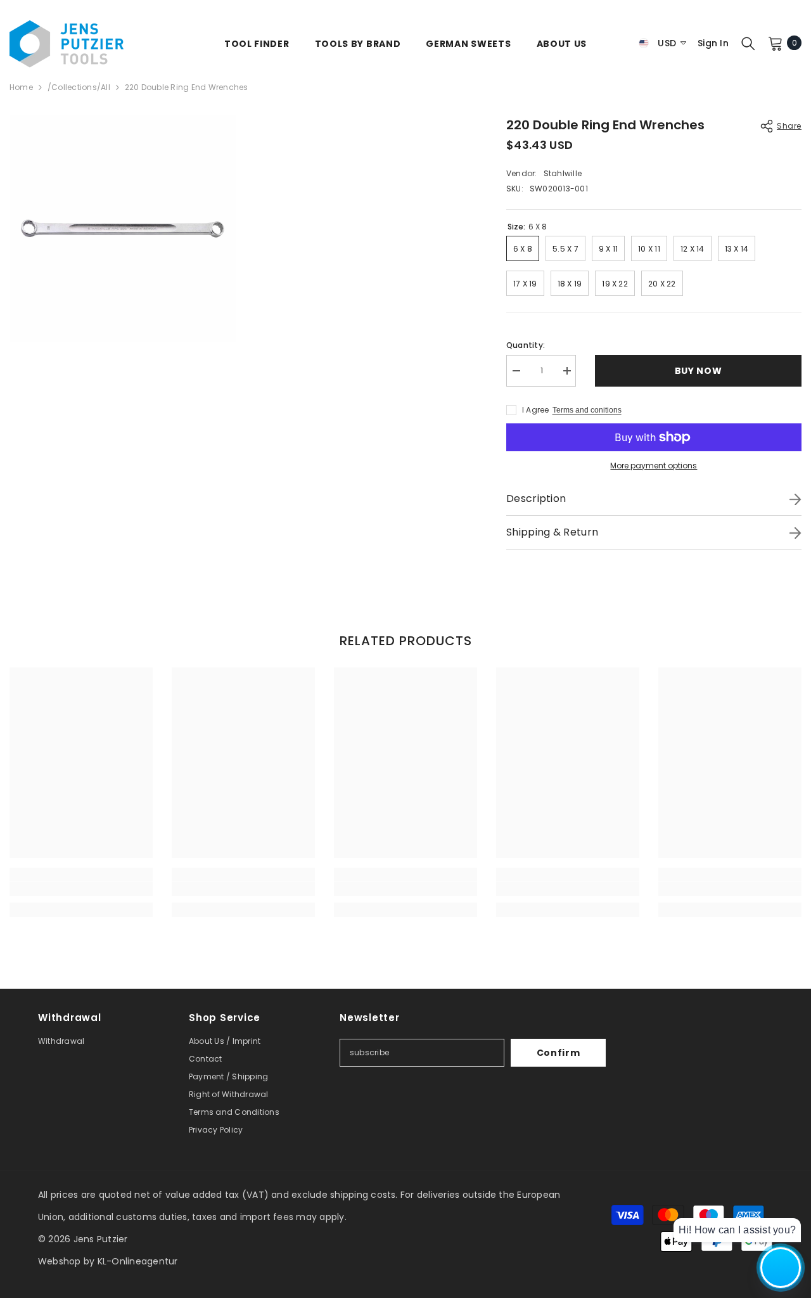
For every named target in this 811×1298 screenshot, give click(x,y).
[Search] (748, 43)
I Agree (535, 409)
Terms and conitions (587, 410)
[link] (81, 889)
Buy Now (697, 370)
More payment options (653, 465)
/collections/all (79, 87)
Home (21, 87)
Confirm (558, 1052)
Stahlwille (563, 173)
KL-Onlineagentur (138, 1261)
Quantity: (525, 345)
